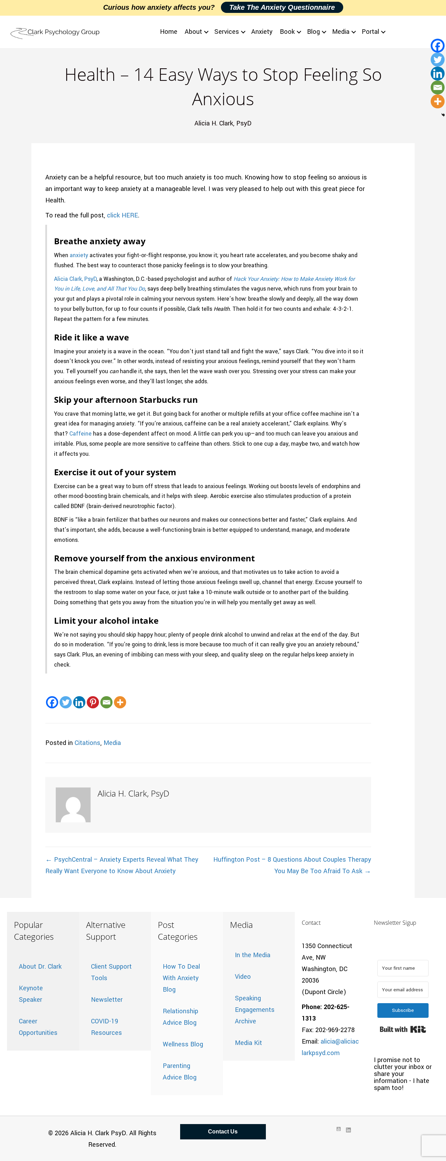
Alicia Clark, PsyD (75, 279)
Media (340, 31)
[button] (206, 32)
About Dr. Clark (40, 966)
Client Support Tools (111, 972)
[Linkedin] (79, 702)
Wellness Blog (183, 1044)
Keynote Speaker (31, 994)
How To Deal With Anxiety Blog (181, 978)
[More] (120, 702)
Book (287, 31)
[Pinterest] (93, 702)
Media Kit (248, 1042)
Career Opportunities (38, 1027)
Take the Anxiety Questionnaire (282, 7)
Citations (87, 742)
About (193, 31)
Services (226, 31)
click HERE (122, 215)
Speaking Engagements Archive (255, 1010)
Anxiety (261, 31)
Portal (370, 31)
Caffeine (80, 434)
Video (243, 976)
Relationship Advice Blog (180, 1017)
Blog (313, 31)
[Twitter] (66, 702)
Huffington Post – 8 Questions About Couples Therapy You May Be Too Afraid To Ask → (292, 865)
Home (168, 31)
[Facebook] (52, 702)
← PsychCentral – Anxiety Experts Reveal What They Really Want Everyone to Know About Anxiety (121, 865)
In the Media (252, 955)
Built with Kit (403, 1029)
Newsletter (107, 999)
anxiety (79, 255)
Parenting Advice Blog (180, 1071)
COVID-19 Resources (106, 1027)
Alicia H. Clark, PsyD (223, 123)
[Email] (106, 702)
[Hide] (443, 115)
